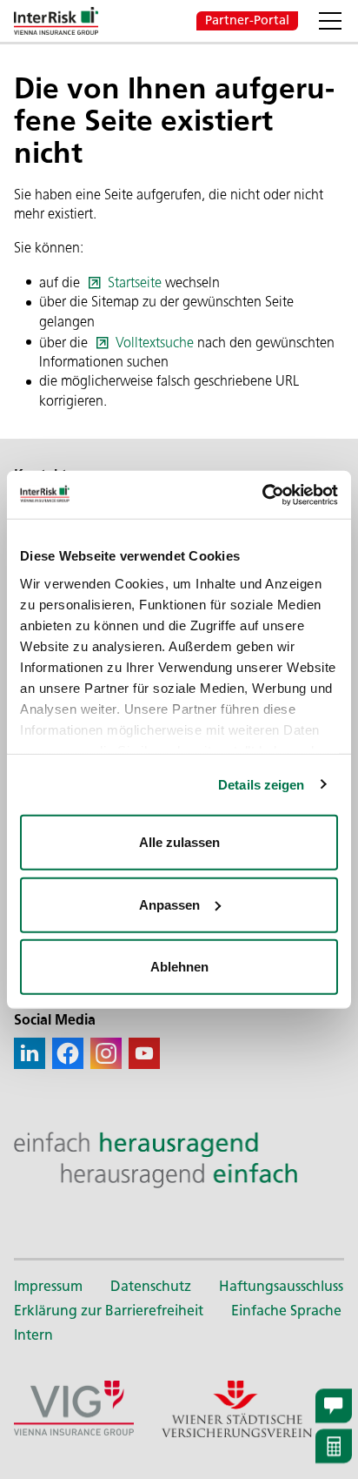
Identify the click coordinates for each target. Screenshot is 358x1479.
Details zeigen (261, 783)
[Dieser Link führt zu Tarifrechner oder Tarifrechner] (333, 1446)
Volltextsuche (155, 342)
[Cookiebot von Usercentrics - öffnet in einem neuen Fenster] (262, 494)
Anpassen (169, 904)
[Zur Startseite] (56, 21)
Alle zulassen (179, 842)
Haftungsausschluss (281, 1286)
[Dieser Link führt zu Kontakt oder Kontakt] (333, 1405)
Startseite (135, 282)
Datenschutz (150, 1286)
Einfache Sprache (286, 1310)
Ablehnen (179, 966)
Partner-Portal (247, 20)
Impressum (48, 1286)
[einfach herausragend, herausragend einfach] (179, 1159)
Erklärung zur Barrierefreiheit (108, 1310)
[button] (330, 21)
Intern (33, 1335)
